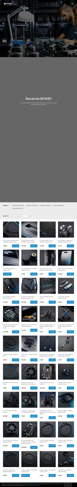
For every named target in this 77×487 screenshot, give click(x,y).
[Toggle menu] (72, 3)
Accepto (67, 484)
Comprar (15, 246)
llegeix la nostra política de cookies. (32, 485)
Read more (7, 274)
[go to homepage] (7, 3)
